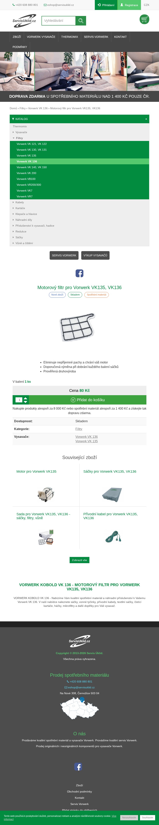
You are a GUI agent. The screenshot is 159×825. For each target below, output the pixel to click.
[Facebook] (79, 273)
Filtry (78, 429)
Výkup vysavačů (95, 255)
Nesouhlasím (129, 817)
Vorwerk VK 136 (86, 436)
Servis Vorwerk (64, 255)
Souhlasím (147, 817)
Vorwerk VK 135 (86, 441)
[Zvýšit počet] (25, 398)
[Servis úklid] (24, 21)
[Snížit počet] (25, 402)
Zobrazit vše (79, 560)
